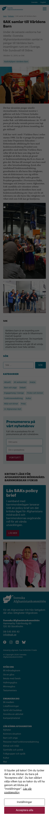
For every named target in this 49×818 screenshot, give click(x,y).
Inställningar (24, 802)
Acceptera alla (24, 810)
